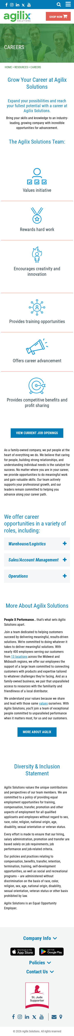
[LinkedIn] (17, 4)
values (43, 703)
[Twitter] (23, 4)
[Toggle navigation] (68, 4)
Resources (21, 67)
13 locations (19, 657)
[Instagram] (11, 4)
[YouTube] (29, 4)
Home (8, 67)
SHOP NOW (56, 17)
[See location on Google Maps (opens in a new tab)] (60, 1017)
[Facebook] (6, 4)
